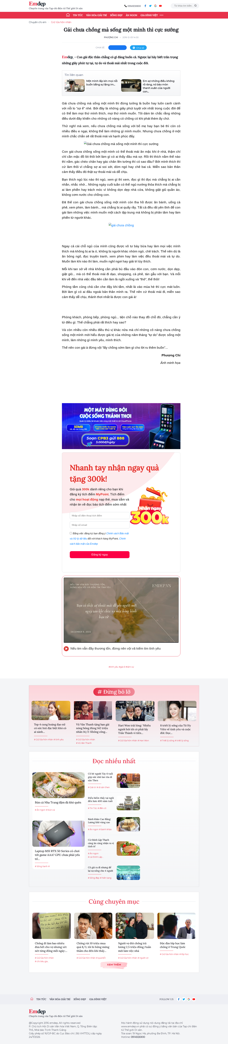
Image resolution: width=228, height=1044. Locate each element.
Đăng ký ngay (99, 554)
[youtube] (160, 6)
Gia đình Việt (149, 15)
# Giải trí (92, 787)
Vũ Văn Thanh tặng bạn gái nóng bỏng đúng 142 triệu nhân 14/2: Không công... (92, 728)
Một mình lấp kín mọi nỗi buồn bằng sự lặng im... (102, 82)
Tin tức (78, 15)
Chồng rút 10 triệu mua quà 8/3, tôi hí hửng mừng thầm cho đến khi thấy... (93, 947)
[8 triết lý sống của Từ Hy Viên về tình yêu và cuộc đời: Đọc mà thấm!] (177, 711)
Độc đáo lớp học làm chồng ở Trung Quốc (172, 945)
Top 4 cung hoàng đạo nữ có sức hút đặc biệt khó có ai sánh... (50, 728)
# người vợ (143, 958)
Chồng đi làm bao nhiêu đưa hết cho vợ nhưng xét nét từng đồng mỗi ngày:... (51, 947)
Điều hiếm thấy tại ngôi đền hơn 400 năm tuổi (101, 799)
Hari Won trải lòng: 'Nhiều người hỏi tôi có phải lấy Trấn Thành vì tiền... (134, 729)
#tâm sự (130, 667)
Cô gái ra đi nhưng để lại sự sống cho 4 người (100, 869)
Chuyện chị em (37, 22)
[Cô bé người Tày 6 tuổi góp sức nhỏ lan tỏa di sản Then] (128, 781)
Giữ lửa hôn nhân (61, 22)
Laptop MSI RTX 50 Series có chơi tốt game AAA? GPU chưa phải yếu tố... (57, 855)
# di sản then (103, 787)
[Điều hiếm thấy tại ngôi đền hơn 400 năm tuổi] (128, 803)
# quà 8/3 (100, 958)
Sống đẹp (116, 15)
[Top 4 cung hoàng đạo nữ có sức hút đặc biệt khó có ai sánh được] (51, 710)
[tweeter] (150, 6)
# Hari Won (143, 740)
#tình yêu (113, 667)
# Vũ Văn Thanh (84, 743)
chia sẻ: (100, 47)
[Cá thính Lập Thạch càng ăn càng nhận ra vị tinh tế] (128, 848)
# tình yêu (59, 739)
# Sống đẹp (93, 878)
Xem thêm (114, 964)
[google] (155, 6)
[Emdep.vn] (38, 4)
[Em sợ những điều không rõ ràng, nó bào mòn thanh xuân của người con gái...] (131, 86)
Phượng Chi (111, 37)
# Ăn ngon (40, 810)
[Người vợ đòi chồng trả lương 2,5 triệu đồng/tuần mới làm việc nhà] (135, 926)
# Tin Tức (92, 808)
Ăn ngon (131, 15)
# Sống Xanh (41, 866)
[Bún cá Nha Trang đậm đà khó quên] (58, 785)
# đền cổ (102, 808)
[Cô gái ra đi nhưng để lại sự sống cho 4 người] (128, 873)
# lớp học (184, 954)
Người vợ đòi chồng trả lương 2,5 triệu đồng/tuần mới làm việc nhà (134, 947)
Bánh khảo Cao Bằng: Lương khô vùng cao (99, 821)
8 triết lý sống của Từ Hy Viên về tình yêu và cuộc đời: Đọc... (175, 729)
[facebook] (145, 6)
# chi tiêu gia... (42, 961)
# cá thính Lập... (96, 857)
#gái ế (122, 667)
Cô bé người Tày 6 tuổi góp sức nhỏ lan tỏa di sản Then (100, 777)
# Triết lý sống (167, 740)
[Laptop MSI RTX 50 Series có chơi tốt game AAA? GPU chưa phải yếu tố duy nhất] (58, 834)
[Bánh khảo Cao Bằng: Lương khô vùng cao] (128, 824)
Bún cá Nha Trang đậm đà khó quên (58, 802)
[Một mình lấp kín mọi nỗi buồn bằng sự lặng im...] (75, 85)
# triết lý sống (182, 740)
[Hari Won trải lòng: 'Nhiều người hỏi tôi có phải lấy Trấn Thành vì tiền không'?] (135, 711)
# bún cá (50, 810)
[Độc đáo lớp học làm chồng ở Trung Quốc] (176, 926)
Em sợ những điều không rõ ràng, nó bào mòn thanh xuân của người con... (158, 86)
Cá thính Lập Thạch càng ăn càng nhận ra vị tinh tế (101, 843)
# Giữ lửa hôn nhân (43, 739)
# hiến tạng (105, 878)
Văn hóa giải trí (96, 15)
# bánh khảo (105, 829)
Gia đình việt (97, 999)
